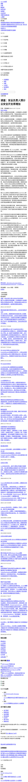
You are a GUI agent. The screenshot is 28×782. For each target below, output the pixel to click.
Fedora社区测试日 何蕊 (9, 583)
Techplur (17, 694)
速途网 (19, 753)
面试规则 (5, 446)
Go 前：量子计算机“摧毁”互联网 (13, 466)
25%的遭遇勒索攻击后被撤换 (12, 367)
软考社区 (3, 9)
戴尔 (2, 566)
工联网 (10, 755)
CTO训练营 (21, 703)
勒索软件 (6, 380)
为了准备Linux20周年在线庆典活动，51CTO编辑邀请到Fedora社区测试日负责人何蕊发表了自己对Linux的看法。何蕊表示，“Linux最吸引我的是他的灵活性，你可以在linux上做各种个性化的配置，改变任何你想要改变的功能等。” (14, 589)
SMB (7, 363)
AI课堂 (2, 17)
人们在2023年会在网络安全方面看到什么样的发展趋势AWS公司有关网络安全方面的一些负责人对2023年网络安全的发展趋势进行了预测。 (14, 545)
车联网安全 (12, 426)
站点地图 (6, 714)
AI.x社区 (18, 776)
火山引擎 (21, 757)
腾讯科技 (8, 751)
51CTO (6, 694)
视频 (5, 81)
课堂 (9, 30)
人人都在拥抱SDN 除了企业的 (12, 329)
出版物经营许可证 (11, 744)
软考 (10, 24)
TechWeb (6, 753)
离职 (9, 582)
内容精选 (6, 79)
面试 (2, 446)
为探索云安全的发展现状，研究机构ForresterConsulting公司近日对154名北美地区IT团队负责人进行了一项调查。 (14, 455)
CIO (9, 380)
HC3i (13, 694)
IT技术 (2, 26)
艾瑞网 (11, 753)
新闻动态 (6, 712)
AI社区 (6, 85)
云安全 (2, 289)
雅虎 (2, 582)
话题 (5, 83)
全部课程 (3, 24)
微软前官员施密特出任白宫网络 (12, 399)
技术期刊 (6, 87)
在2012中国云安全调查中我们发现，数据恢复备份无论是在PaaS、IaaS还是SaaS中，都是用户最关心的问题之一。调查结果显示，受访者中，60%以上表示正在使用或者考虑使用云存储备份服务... (14, 526)
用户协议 (6, 719)
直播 (14, 30)
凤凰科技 (18, 751)
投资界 (13, 757)
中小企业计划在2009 (10, 350)
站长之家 (15, 753)
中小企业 (3, 363)
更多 (8, 660)
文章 (2, 30)
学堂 (2, 5)
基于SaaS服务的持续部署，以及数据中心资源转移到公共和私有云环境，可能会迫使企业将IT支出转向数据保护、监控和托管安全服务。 (14, 302)
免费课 (2, 11)
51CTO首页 (4, 1)
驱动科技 (23, 751)
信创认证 (14, 24)
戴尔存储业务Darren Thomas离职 (11, 553)
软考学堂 (21, 22)
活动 (5, 89)
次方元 (17, 757)
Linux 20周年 (7, 599)
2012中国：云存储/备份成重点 (14, 520)
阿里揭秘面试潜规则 (8, 428)
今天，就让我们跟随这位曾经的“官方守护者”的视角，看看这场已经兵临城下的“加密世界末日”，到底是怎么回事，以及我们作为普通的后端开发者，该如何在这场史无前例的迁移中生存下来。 (14, 471)
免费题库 (14, 26)
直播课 (17, 22)
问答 (7, 30)
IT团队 (6, 462)
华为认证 (19, 24)
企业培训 (3, 13)
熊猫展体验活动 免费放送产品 (13, 601)
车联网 (2, 426)
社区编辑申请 (4, 94)
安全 (9, 363)
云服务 (6, 536)
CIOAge (10, 694)
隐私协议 (6, 721)
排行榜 (10, 22)
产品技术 (5, 582)
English (5, 717)
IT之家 (6, 755)
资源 (4, 30)
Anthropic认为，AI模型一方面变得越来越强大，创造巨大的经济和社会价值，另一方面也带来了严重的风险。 (14, 513)
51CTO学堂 (7, 703)
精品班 (2, 7)
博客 (2, 3)
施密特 (5, 409)
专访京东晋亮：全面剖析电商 (13, 382)
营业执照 (3, 744)
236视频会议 (20, 755)
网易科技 (13, 751)
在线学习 (3, 28)
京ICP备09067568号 (11, 733)
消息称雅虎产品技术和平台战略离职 (13, 568)
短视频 (14, 22)
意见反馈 (6, 716)
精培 (11, 703)
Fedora (2, 599)
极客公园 (14, 755)
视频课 (2, 22)
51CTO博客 (7, 697)
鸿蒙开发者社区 (5, 15)
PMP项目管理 (8, 26)
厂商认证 (24, 24)
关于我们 (6, 710)
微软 (2, 409)
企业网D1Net (7, 757)
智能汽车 (6, 426)
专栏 (12, 30)
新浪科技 (3, 751)
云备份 (10, 536)
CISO (2, 380)
